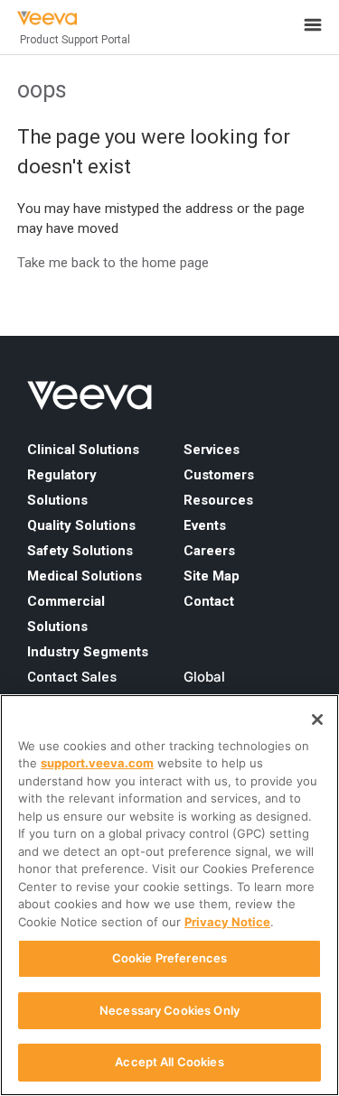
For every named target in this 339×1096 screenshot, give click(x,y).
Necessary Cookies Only (169, 1010)
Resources (218, 500)
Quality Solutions (81, 525)
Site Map (212, 576)
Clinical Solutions (83, 449)
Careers (209, 551)
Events (205, 525)
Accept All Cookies (169, 1061)
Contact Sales (72, 677)
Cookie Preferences (169, 958)
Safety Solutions (80, 551)
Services (212, 449)
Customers (219, 475)
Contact (209, 601)
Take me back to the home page (113, 263)
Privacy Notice (227, 922)
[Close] (317, 719)
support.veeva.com (97, 763)
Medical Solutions (84, 576)
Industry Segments (87, 652)
